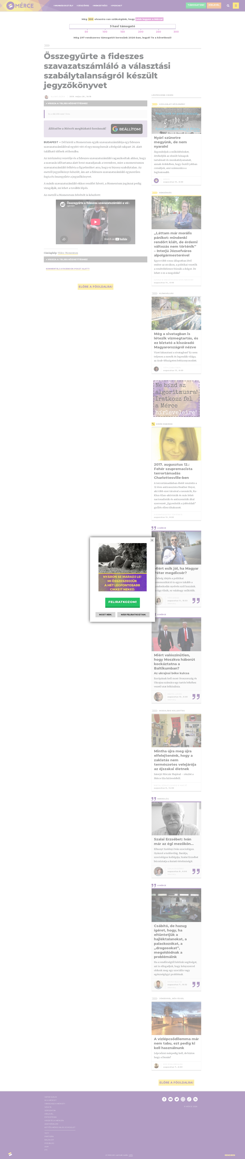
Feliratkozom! (122, 602)
